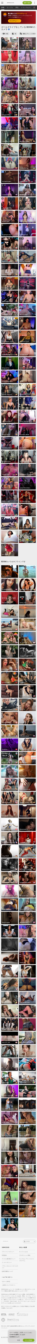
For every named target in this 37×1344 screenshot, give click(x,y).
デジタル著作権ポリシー (8, 1259)
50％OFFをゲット (14, 21)
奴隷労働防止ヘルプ (7, 1271)
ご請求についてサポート (8, 1285)
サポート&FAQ (6, 1281)
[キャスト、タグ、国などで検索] (34, 7)
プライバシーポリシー (8, 1251)
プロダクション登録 (24, 1255)
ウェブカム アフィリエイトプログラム (26, 1259)
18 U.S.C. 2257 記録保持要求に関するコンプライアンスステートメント (18, 1327)
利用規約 (4, 1255)
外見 (7, 33)
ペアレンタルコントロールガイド (10, 1267)
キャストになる (23, 1251)
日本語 (28, 1241)
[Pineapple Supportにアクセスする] (3, 1320)
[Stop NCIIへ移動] (13, 1320)
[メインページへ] (11, 3)
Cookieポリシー (14, 1336)
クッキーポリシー (7, 1262)
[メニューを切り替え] (2, 2)
